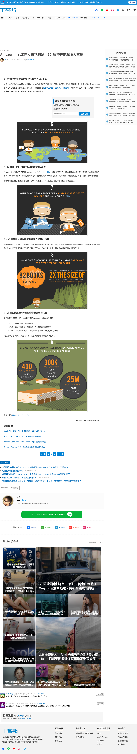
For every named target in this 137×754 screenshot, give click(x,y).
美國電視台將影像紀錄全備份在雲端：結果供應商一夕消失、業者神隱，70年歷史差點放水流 (41, 481)
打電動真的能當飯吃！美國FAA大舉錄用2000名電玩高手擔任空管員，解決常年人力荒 (122, 67)
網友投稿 (121, 744)
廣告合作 (58, 737)
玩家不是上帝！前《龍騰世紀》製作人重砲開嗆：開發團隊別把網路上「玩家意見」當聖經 (122, 95)
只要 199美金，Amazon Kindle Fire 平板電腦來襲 (22, 436)
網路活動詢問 (123, 741)
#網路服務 (14, 488)
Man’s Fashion (102, 737)
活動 (49, 18)
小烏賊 (10, 694)
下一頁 (60, 454)
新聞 (2, 18)
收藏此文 (31, 60)
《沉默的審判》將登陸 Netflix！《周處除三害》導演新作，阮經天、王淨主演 (35, 467)
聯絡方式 (58, 741)
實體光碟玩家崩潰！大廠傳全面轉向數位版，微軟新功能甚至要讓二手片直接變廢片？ (122, 116)
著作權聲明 (80, 737)
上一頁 (43, 454)
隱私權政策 (96, 2)
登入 (128, 10)
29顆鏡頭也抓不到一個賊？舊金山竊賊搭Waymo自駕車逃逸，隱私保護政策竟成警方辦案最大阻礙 (68, 586)
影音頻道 (76, 527)
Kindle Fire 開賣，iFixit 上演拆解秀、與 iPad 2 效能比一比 (26, 431)
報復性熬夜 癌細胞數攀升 (13, 471)
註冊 (134, 10)
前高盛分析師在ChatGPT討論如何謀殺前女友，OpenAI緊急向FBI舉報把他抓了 (36, 474)
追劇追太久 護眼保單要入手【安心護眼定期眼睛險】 (19, 636)
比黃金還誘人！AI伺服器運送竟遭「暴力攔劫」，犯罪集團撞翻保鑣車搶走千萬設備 (68, 656)
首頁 (1, 50)
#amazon (4, 488)
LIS (5, 60)
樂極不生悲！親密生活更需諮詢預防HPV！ (20, 478)
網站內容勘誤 (123, 733)
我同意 (132, 2)
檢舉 (43, 694)
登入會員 (21, 716)
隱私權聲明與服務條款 (84, 733)
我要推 (100, 694)
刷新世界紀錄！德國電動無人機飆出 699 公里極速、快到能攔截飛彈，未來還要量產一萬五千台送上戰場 (122, 60)
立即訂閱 (84, 114)
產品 (10, 18)
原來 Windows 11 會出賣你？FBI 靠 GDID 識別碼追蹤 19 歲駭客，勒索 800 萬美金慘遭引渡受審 (52, 613)
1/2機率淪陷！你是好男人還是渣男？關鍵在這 (19, 566)
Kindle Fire (46, 172)
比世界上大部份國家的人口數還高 (56, 88)
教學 (38, 18)
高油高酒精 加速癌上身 (84, 685)
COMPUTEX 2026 (98, 18)
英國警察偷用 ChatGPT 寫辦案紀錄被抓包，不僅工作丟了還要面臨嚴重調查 (19, 589)
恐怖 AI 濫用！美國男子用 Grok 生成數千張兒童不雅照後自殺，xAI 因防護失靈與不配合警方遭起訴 (19, 660)
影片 (43, 18)
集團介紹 (58, 733)
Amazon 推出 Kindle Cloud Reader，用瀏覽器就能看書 (25, 442)
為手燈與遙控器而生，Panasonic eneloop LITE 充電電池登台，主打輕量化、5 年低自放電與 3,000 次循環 (122, 101)
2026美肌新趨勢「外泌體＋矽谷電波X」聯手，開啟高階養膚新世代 (19, 683)
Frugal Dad (26, 415)
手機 (17, 18)
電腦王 (99, 744)
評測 (32, 18)
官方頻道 (62, 527)
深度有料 (83, 18)
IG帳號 (89, 527)
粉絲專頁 (34, 527)
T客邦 (99, 733)
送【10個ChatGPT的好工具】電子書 (48, 514)
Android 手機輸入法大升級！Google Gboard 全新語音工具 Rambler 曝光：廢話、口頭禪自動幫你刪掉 (122, 122)
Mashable (16, 415)
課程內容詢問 (123, 737)
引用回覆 (39, 694)
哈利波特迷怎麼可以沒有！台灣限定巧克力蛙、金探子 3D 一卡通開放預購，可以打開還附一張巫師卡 (51, 683)
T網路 (8, 50)
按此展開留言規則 (25, 718)
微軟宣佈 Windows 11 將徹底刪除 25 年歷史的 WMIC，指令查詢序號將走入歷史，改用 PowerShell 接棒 (122, 81)
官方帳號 (48, 527)
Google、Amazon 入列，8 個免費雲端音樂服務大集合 (24, 447)
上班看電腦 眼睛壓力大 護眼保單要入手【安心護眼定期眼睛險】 (85, 613)
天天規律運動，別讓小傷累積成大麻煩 (19, 613)
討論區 (57, 18)
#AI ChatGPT (73, 18)
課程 (64, 18)
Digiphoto (100, 741)
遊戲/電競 (25, 18)
